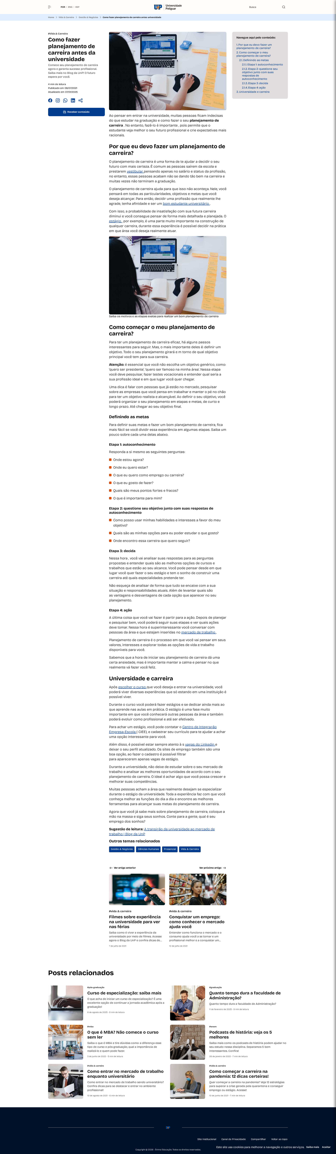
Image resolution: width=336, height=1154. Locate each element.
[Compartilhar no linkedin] (73, 101)
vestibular (135, 171)
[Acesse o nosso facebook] (49, 1139)
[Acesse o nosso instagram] (58, 1139)
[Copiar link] (80, 101)
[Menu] (51, 7)
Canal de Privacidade (233, 1139)
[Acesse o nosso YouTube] (83, 1139)
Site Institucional (206, 1139)
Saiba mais (312, 1147)
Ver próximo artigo (210, 868)
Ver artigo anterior (125, 868)
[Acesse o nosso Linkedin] (66, 1139)
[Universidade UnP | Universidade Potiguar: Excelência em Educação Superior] (168, 7)
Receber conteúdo (78, 111)
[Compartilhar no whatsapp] (65, 101)
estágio (115, 221)
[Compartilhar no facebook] (50, 101)
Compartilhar (258, 1139)
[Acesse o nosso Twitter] (74, 1139)
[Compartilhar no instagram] (58, 101)
